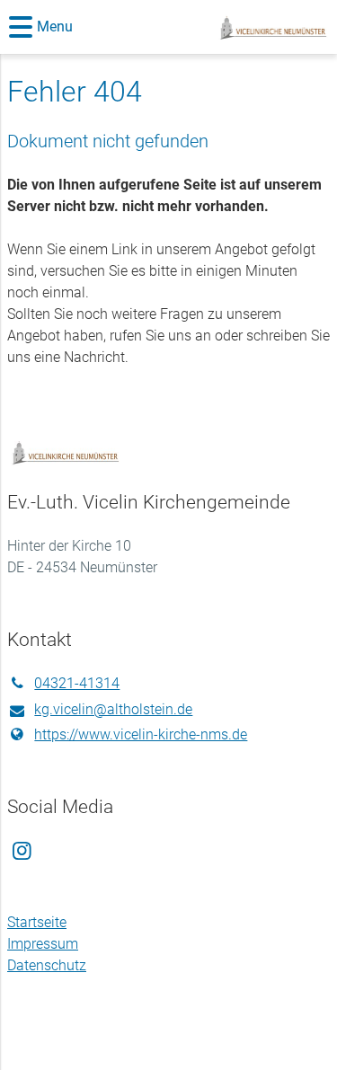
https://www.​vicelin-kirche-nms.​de (140, 734)
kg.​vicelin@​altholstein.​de (113, 709)
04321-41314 (77, 683)
